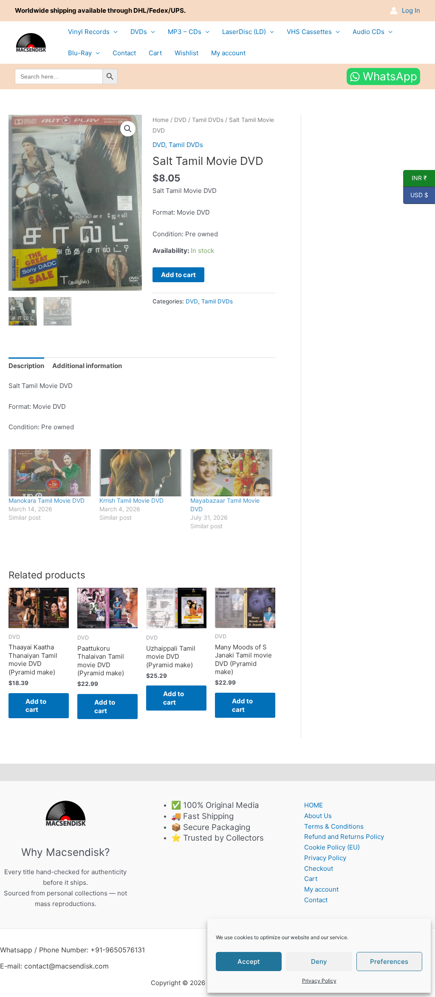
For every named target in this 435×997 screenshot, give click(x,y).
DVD (180, 119)
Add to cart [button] (35, 705)
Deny (319, 961)
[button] (128, 128)
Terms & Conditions (334, 826)
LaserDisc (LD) (244, 32)
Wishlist (186, 53)
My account (228, 53)
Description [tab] (26, 366)
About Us (318, 816)
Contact (124, 53)
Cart (155, 53)
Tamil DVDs (207, 119)
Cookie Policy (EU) (332, 847)
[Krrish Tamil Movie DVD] (140, 472)
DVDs (138, 32)
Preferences (389, 961)
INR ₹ (415, 178)
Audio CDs (368, 32)
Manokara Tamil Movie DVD (46, 500)
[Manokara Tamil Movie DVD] (49, 472)
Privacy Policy (319, 980)
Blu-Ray (80, 53)
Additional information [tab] (87, 366)
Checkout (318, 868)
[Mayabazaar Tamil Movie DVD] (231, 472)
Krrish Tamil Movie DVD (131, 500)
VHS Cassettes (309, 32)
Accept (248, 961)
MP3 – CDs (184, 32)
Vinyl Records (89, 32)
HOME (313, 805)
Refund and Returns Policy (344, 837)
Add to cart (178, 275)
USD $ (415, 195)
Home (161, 119)
